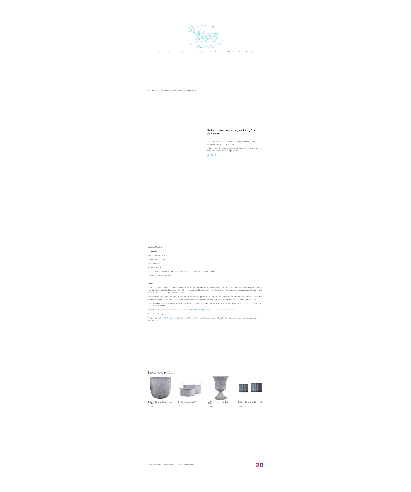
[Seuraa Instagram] (257, 465)
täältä (233, 299)
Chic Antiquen (168, 318)
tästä (178, 314)
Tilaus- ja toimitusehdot (185, 465)
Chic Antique (165, 90)
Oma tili (241, 52)
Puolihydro (219, 52)
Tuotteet (161, 52)
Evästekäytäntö (169, 465)
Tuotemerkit (173, 52)
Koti (149, 90)
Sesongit (185, 52)
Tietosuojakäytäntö (154, 465)
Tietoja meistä (198, 52)
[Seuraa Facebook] (261, 465)
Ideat (209, 52)
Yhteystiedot (231, 52)
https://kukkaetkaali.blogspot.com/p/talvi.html (217, 310)
